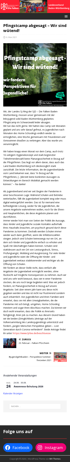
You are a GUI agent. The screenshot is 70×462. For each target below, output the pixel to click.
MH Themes (54, 458)
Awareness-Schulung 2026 (28, 386)
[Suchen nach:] (35, 406)
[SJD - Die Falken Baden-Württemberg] (35, 10)
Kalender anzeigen (13, 393)
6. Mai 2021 (11, 37)
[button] (65, 16)
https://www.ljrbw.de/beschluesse (32, 333)
